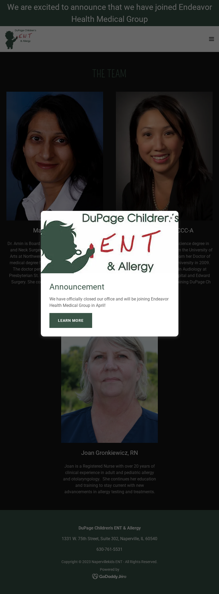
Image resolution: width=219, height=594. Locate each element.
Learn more (71, 320)
